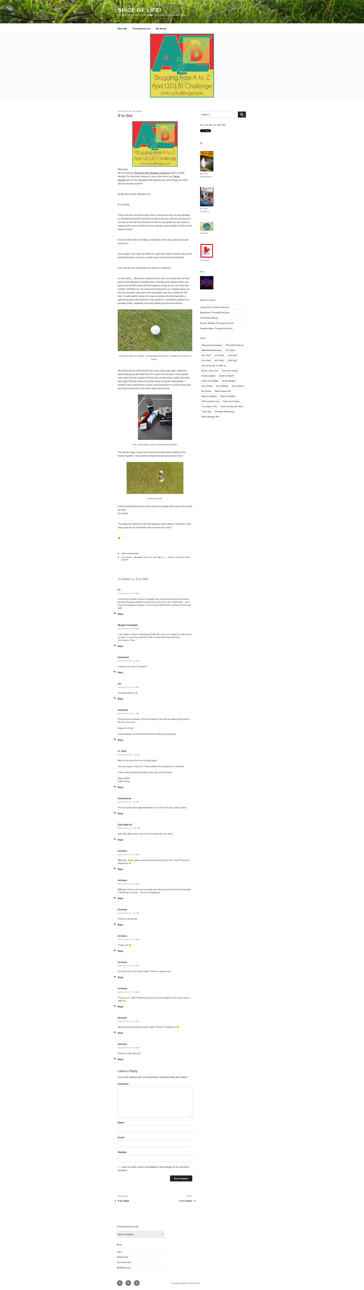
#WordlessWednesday (212, 350)
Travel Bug (206, 411)
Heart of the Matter (210, 380)
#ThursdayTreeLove (235, 345)
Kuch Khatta (207, 385)
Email (121, 1137)
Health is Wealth (226, 375)
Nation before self (223, 391)
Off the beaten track (210, 401)
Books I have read (210, 370)
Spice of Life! (140, 10)
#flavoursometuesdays (212, 345)
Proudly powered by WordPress (186, 1283)
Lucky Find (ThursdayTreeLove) (214, 307)
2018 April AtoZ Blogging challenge (152, 173)
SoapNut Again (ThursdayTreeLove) (216, 328)
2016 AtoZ (232, 355)
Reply (120, 613)
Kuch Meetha (222, 385)
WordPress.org (123, 1267)
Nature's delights (209, 396)
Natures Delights (227, 396)
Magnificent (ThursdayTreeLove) (214, 312)
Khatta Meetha (229, 380)
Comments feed (124, 1262)
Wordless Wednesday (225, 411)
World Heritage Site (210, 416)
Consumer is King (230, 370)
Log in (119, 1251)
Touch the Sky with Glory (231, 406)
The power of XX (209, 406)
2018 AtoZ (127, 557)
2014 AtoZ (206, 355)
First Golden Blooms (209, 317)
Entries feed (122, 1257)
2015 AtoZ (219, 355)
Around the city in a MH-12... (150, 557)
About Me (122, 28)
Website (122, 1152)
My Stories (161, 28)
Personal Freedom (231, 401)
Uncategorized (130, 553)
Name (121, 1122)
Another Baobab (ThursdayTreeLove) (217, 323)
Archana (137, 111)
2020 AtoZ (232, 360)
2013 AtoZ (230, 350)
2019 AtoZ (219, 360)
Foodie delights (208, 375)
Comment (124, 1083)
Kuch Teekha (238, 385)
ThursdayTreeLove (141, 28)
